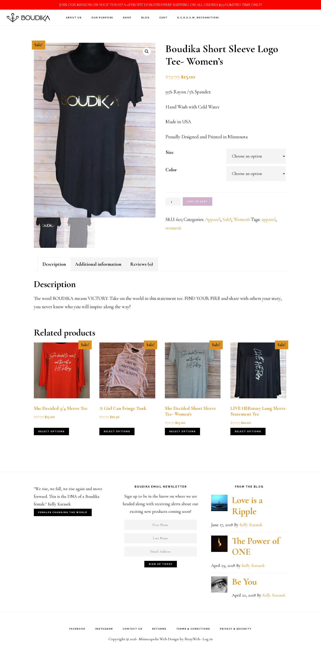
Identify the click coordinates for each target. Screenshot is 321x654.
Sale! (227, 219)
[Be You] (219, 585)
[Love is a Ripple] (219, 504)
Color (171, 170)
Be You (244, 581)
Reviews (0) (141, 264)
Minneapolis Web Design (159, 639)
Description (54, 264)
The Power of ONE (256, 546)
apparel (268, 219)
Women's (241, 219)
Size (170, 152)
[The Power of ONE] (219, 545)
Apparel (212, 219)
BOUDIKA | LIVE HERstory (28, 17)
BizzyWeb (192, 639)
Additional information (98, 264)
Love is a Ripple (247, 506)
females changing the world (62, 512)
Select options (51, 431)
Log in (208, 639)
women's (173, 228)
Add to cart (197, 201)
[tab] (54, 264)
